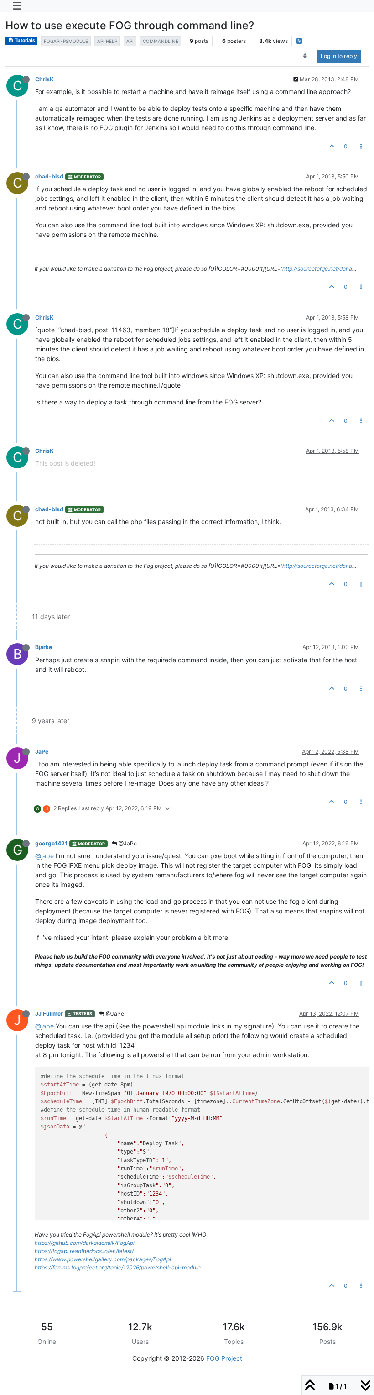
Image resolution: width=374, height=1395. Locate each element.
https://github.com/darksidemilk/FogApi (85, 1242)
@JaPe (127, 843)
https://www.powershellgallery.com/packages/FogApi (103, 1259)
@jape (44, 856)
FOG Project (224, 1358)
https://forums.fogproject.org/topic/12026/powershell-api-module (118, 1267)
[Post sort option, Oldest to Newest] (305, 56)
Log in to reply (339, 55)
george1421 (51, 843)
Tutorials (24, 40)
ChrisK (44, 79)
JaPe (41, 751)
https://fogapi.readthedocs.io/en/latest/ (84, 1251)
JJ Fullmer (49, 1013)
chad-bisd (49, 176)
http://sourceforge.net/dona (317, 268)
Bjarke (43, 647)
